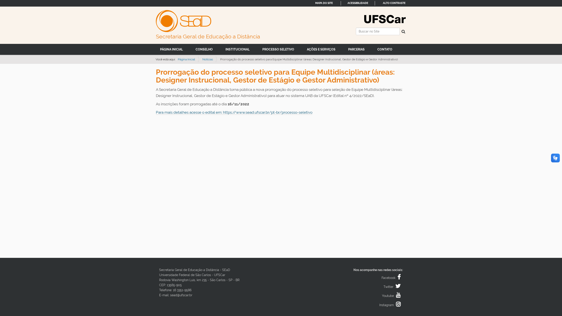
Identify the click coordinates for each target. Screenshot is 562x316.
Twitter (388, 287)
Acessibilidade (358, 3)
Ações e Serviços (321, 49)
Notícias (207, 59)
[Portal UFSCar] (385, 18)
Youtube (388, 296)
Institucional (237, 49)
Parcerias (356, 49)
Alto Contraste (394, 3)
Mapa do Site (324, 3)
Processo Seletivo (278, 49)
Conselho (204, 49)
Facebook (388, 278)
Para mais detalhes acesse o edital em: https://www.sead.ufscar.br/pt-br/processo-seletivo (234, 112)
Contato (384, 49)
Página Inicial (171, 49)
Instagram (386, 305)
